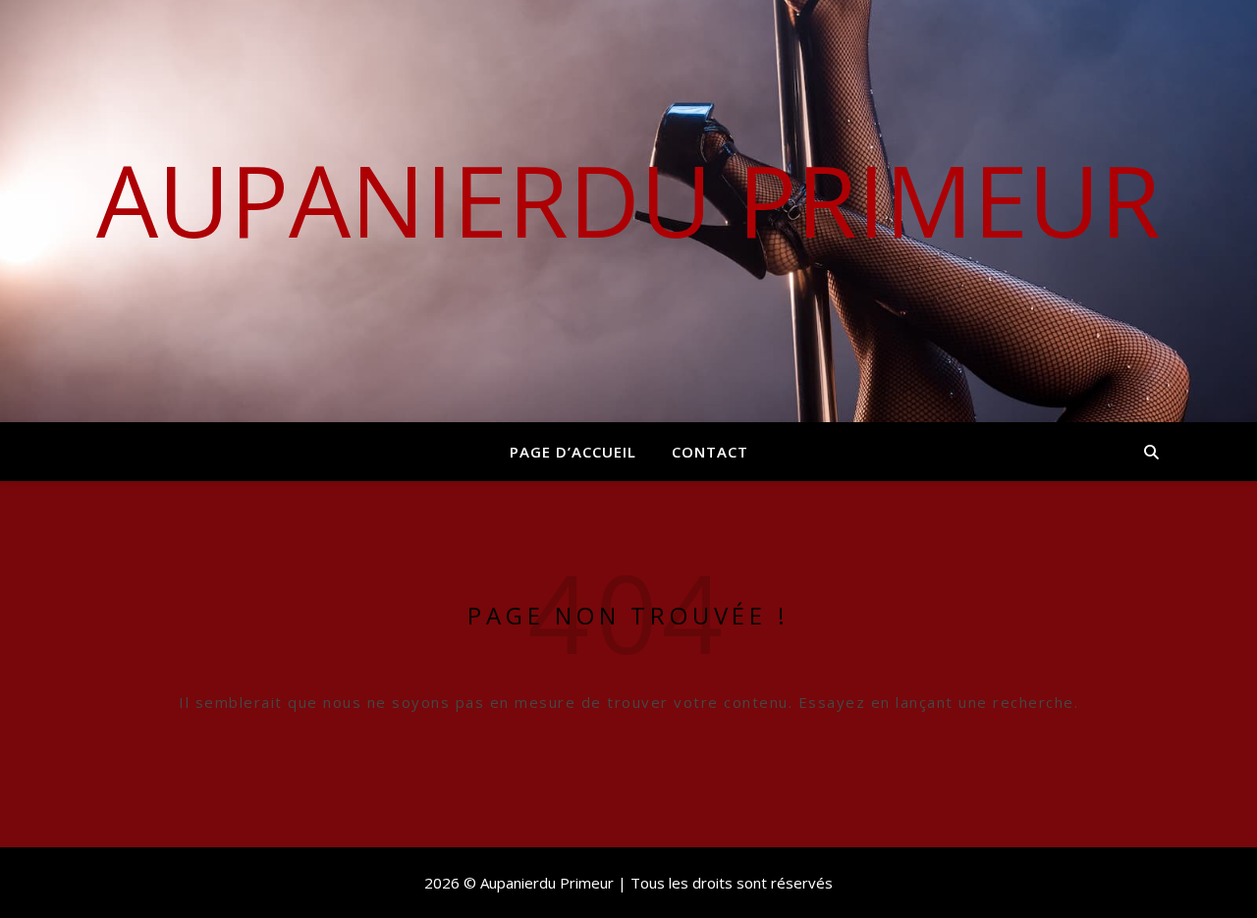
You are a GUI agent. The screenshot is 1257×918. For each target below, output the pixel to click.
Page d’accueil (573, 451)
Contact (710, 451)
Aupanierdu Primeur (628, 199)
